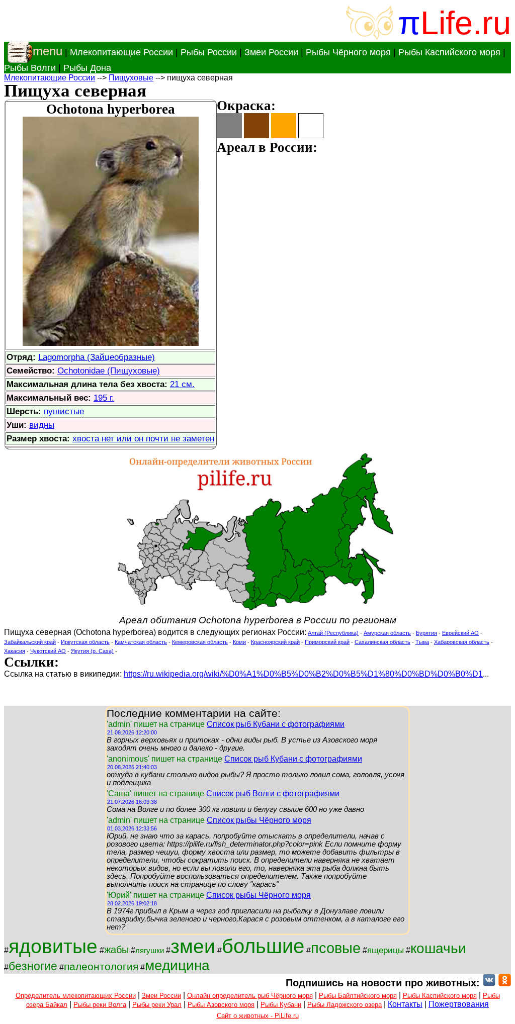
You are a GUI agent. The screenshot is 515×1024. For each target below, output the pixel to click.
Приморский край (327, 642)
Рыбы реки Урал (157, 1004)
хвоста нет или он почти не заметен (143, 438)
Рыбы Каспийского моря (449, 52)
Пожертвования (458, 1004)
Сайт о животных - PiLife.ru (258, 1015)
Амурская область (387, 633)
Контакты (405, 1004)
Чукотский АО (48, 651)
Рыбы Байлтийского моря (358, 995)
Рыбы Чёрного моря (348, 52)
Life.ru (465, 23)
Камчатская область (141, 642)
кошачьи (438, 948)
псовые (336, 948)
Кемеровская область (200, 642)
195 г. (104, 398)
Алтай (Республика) (333, 633)
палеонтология (101, 967)
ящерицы (385, 950)
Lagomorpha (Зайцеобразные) (96, 357)
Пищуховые (131, 77)
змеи (192, 946)
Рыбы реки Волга (99, 1004)
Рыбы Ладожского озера (344, 1004)
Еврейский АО (460, 633)
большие (263, 946)
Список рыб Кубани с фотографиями (276, 724)
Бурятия (426, 633)
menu (47, 51)
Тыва (422, 642)
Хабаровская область (461, 642)
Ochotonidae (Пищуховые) (108, 370)
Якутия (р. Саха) (92, 651)
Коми (239, 642)
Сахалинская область (382, 642)
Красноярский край (275, 642)
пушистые (64, 411)
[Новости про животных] (489, 982)
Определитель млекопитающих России (76, 995)
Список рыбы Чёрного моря (259, 820)
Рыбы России (209, 52)
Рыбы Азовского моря (221, 1004)
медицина (177, 965)
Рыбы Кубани (281, 1004)
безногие (33, 966)
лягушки (149, 951)
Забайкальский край (30, 642)
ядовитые (53, 946)
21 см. (182, 384)
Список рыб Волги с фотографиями (272, 793)
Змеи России (271, 52)
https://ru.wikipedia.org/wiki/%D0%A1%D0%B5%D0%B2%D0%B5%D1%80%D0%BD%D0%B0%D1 (303, 674)
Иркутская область (85, 642)
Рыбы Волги (30, 68)
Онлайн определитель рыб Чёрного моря (250, 995)
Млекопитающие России (121, 52)
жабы (116, 949)
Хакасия (14, 651)
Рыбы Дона (87, 68)
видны (41, 425)
